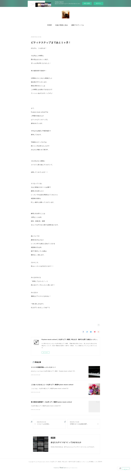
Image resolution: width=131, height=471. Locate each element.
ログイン (98, 3)
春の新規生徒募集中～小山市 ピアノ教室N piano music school (51, 402)
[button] (49, 25)
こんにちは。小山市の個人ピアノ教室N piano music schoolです (50, 388)
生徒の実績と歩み (61, 25)
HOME (49, 25)
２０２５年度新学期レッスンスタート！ (43, 367)
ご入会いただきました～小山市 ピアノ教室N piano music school (52, 384)
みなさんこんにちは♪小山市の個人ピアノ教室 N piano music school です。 (53, 371)
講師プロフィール (77, 25)
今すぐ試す (87, 3)
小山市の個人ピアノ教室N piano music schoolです (46, 406)
